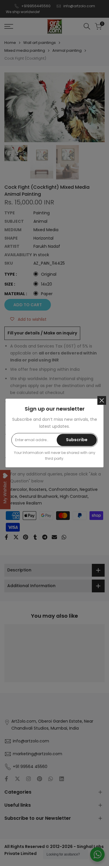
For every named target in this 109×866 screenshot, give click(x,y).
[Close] (101, 400)
